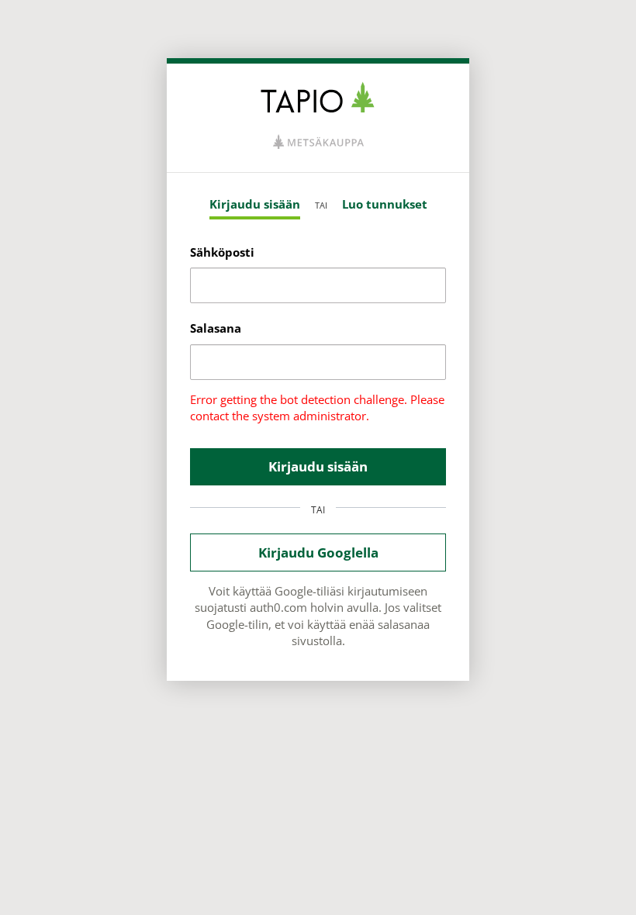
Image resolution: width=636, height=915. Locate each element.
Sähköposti (222, 252)
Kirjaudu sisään (254, 204)
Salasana (215, 328)
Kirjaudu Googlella (318, 552)
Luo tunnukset (384, 204)
